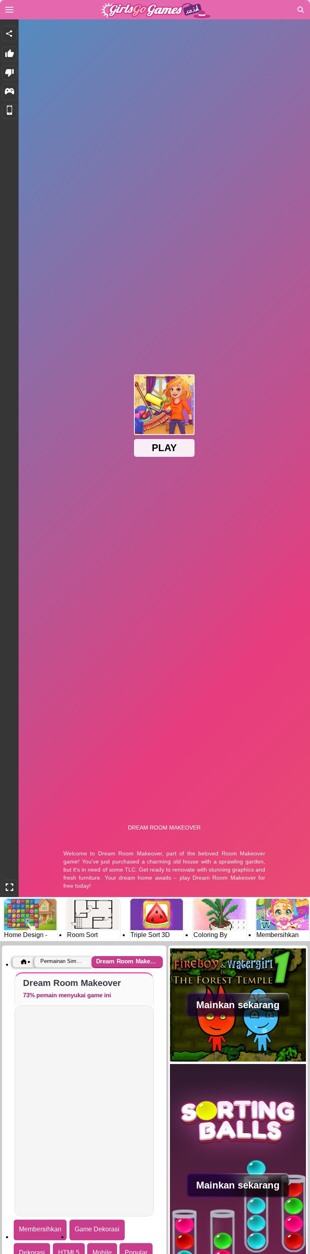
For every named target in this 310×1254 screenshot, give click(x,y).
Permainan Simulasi (62, 961)
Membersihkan (40, 1229)
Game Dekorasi (97, 1229)
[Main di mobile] (9, 111)
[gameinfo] (9, 92)
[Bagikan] (9, 33)
